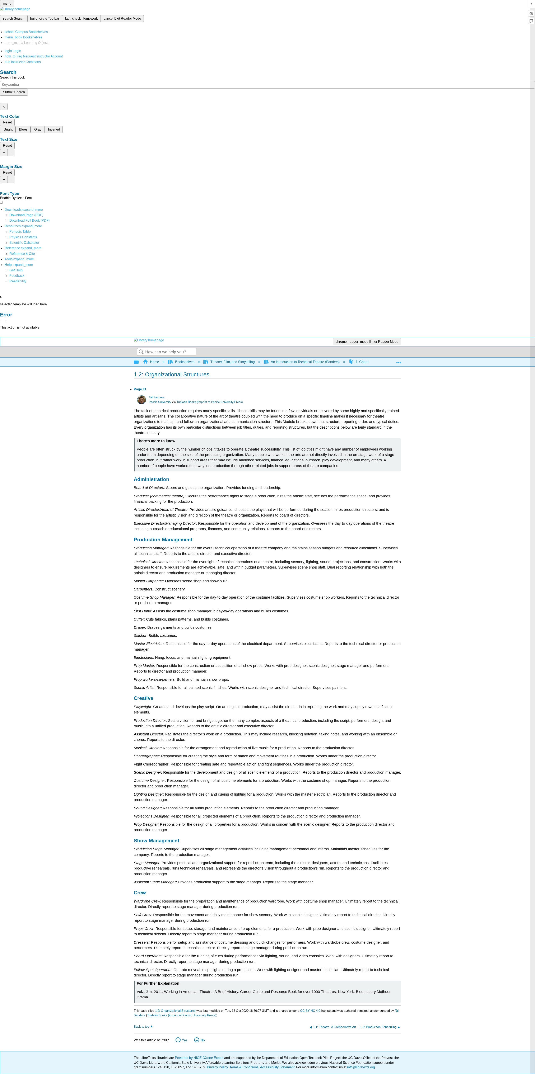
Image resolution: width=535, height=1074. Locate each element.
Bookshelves (184, 362)
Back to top (141, 1026)
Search (141, 352)
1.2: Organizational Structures (175, 1010)
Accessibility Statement (277, 1067)
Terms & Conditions (244, 1067)
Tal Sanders (156, 397)
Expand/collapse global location (398, 361)
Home (154, 362)
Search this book (12, 77)
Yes (184, 1040)
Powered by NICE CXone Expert (199, 1058)
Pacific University (160, 402)
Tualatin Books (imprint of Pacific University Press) (210, 402)
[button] (16, 275)
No (202, 1040)
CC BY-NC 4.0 (310, 1010)
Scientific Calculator (24, 242)
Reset (7, 122)
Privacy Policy (217, 1067)
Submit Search (14, 92)
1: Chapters (364, 362)
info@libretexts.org (360, 1067)
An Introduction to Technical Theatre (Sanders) (305, 362)
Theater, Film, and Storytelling (233, 362)
